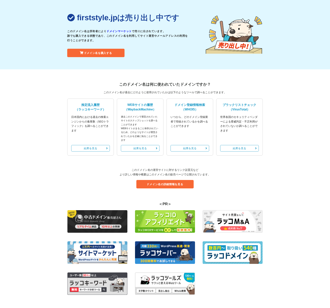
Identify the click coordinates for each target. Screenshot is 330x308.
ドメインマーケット (119, 31)
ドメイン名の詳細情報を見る (165, 184)
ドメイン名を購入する (98, 52)
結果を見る (90, 148)
